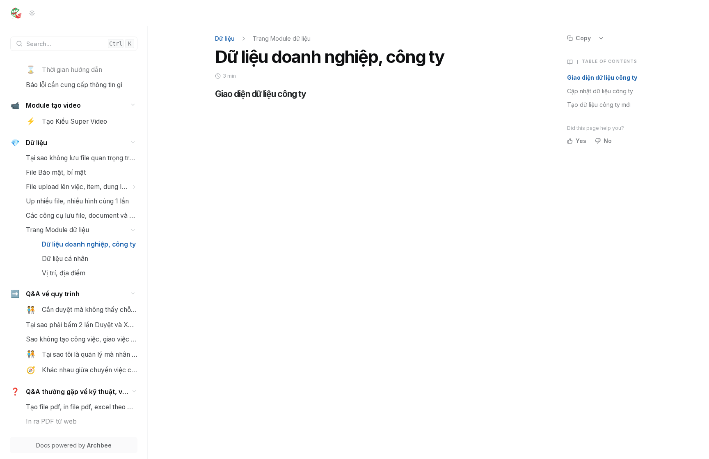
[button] (133, 105)
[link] (81, 70)
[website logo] (16, 13)
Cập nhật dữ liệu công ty (600, 91)
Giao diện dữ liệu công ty (602, 77)
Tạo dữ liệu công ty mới (599, 104)
